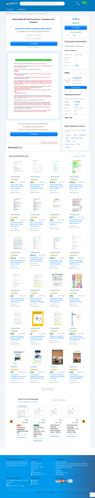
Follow (84, 73)
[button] (11, 421)
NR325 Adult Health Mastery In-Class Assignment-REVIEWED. (37, 300)
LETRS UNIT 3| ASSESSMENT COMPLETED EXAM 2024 (22, 430)
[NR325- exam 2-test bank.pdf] (57, 205)
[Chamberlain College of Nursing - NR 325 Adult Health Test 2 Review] (18, 280)
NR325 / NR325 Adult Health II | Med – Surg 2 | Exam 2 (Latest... (77, 186)
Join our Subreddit (61, 462)
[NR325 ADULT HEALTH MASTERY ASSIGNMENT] (57, 318)
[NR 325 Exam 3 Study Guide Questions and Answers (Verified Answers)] (37, 242)
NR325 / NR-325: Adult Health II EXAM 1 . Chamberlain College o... (37, 186)
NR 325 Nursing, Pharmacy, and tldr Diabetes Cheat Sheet (76, 300)
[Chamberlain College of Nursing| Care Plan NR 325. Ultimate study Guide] (57, 280)
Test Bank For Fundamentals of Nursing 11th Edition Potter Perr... (18, 376)
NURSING (10, 13)
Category (67, 105)
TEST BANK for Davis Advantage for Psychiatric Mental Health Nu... (77, 338)
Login (78, 4)
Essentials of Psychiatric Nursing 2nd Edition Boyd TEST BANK (57, 376)
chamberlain (77, 78)
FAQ (8, 484)
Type (66, 65)
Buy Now (35, 43)
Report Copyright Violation (49, 142)
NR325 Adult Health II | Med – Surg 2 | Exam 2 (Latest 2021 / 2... (17, 224)
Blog (32, 471)
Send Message (76, 87)
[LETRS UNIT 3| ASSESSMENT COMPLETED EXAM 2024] (22, 411)
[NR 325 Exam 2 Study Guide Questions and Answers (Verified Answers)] (57, 242)
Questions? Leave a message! (15, 485)
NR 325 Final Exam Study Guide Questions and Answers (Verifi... (18, 262)
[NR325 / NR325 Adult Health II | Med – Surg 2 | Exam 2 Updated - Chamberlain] (18, 167)
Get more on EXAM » (80, 156)
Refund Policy (35, 465)
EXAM (15, 13)
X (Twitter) (35, 484)
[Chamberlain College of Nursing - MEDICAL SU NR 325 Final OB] (18, 318)
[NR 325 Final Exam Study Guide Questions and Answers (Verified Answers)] (18, 242)
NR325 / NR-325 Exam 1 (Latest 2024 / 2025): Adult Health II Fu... (76, 221)
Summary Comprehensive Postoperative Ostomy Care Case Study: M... (37, 338)
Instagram (35, 480)
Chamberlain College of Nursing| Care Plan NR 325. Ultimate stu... (56, 300)
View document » (21, 437)
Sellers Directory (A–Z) (38, 474)
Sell (85, 2)
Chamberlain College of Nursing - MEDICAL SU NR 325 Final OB (17, 338)
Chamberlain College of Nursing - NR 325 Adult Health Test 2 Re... (76, 262)
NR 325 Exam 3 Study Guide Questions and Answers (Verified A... (36, 259)
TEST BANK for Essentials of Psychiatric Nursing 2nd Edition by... (77, 376)
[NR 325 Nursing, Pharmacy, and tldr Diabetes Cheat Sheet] (77, 280)
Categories (21, 9)
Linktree (34, 482)
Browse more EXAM (47, 389)
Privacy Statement (36, 463)
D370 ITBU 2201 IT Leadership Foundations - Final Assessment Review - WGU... (72, 428)
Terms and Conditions (37, 467)
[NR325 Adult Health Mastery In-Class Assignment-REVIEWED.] (37, 280)
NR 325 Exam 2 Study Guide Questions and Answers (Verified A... (56, 262)
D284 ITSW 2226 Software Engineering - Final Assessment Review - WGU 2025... (38, 432)
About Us (33, 462)
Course (67, 102)
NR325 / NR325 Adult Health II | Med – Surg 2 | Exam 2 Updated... (18, 186)
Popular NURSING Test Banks (64, 467)
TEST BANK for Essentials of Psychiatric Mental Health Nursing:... (37, 376)
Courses (9, 9)
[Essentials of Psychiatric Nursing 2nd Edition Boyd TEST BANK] (57, 357)
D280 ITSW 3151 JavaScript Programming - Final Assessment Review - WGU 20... (56, 428)
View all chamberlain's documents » (28, 402)
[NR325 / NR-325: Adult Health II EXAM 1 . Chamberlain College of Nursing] (37, 167)
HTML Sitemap (36, 472)
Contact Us (34, 469)
